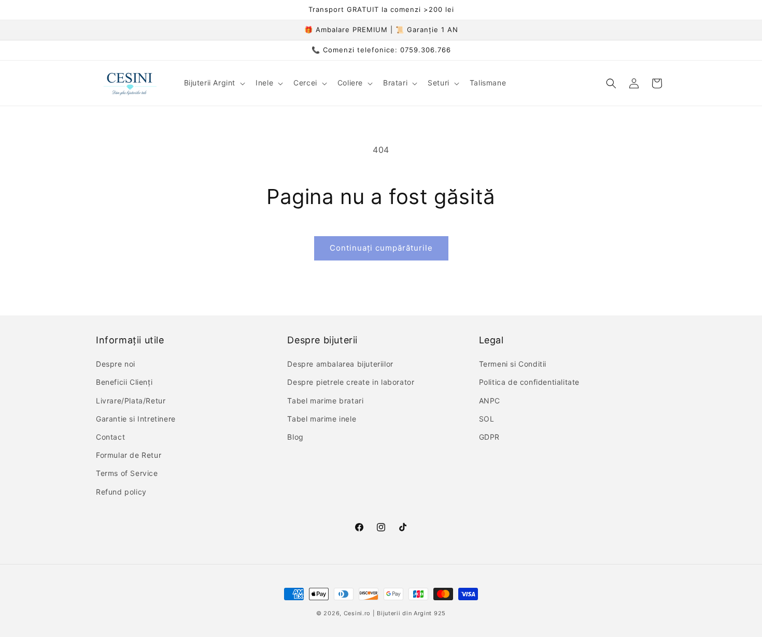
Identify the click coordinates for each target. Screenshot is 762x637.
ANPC (489, 400)
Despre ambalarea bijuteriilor (340, 363)
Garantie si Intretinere (136, 418)
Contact (110, 436)
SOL (487, 418)
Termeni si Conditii (512, 363)
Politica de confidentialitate (529, 382)
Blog (295, 436)
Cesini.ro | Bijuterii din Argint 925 (395, 613)
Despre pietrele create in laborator (350, 382)
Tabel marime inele (321, 418)
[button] (214, 83)
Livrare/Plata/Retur (130, 400)
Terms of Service (127, 473)
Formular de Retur (128, 455)
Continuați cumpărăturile (381, 248)
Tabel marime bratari (325, 400)
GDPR (489, 436)
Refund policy (121, 491)
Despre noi (115, 363)
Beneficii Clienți (124, 382)
